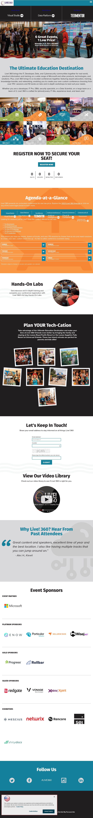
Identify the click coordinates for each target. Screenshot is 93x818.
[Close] (54, 797)
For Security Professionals (13, 231)
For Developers (9, 224)
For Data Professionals (12, 229)
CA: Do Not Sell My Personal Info (64, 812)
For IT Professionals (11, 226)
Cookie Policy (19, 807)
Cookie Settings (33, 811)
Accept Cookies (49, 811)
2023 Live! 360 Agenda (70, 203)
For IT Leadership (10, 233)
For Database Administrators (13, 228)
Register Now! (46, 164)
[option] (47, 550)
